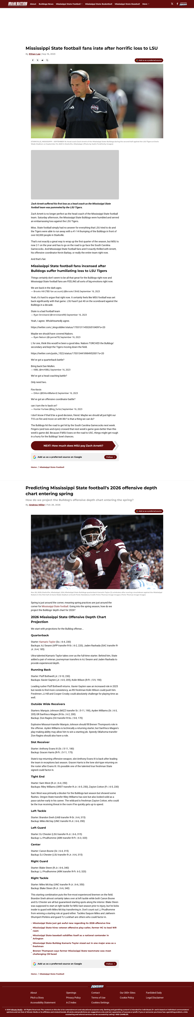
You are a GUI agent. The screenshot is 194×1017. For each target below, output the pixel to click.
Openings (71, 992)
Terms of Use (98, 997)
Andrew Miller (37, 505)
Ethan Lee (34, 54)
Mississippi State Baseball (127, 4)
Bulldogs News (46, 4)
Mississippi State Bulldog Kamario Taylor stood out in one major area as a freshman (74, 945)
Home (34, 467)
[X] (172, 4)
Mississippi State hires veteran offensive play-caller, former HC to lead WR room (75, 929)
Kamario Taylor (47, 641)
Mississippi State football (55, 606)
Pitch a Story (37, 997)
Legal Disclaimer (155, 997)
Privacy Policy (73, 997)
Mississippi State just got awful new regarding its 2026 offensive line (71, 923)
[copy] (47, 60)
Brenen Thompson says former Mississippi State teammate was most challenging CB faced (72, 952)
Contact (95, 992)
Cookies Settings (100, 1002)
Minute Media (16, 1010)
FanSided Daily (154, 992)
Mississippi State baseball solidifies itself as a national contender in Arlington (71, 937)
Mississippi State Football (52, 467)
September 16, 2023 (90, 291)
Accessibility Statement (42, 1002)
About (33, 4)
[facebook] (177, 4)
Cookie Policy (127, 997)
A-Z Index (71, 1002)
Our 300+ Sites (127, 992)
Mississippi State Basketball (98, 4)
